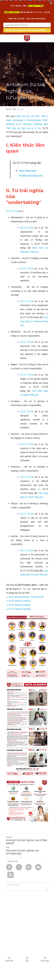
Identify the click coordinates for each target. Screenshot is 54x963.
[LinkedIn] (28, 867)
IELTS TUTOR (12, 211)
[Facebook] (9, 867)
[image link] (27, 38)
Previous (9, 837)
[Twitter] (19, 867)
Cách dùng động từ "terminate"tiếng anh (34, 321)
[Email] (38, 867)
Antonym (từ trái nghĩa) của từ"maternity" (22, 852)
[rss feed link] (10, 875)
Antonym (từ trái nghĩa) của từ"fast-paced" (27, 842)
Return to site (13, 861)
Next (7, 847)
